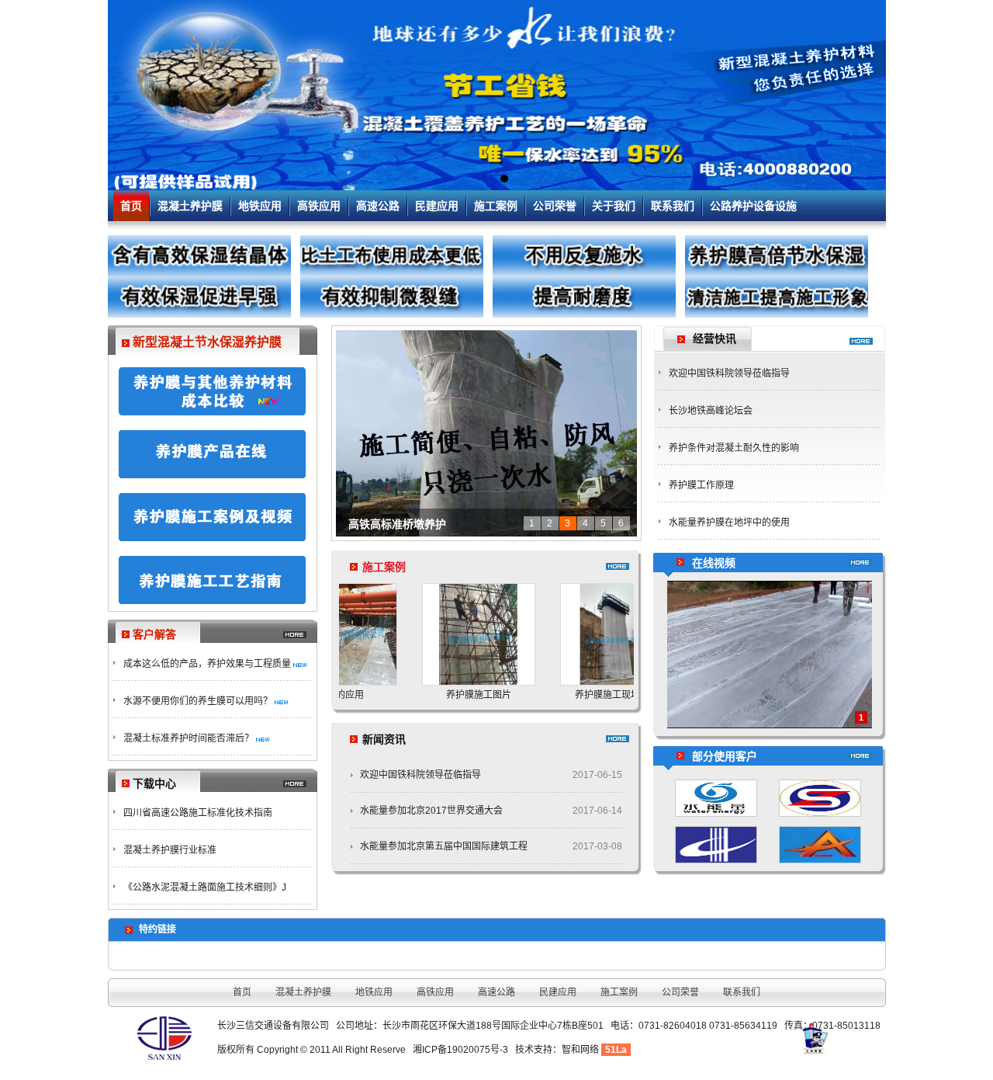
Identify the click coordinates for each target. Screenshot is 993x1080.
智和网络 (580, 1049)
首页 (131, 206)
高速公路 (378, 206)
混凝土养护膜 (190, 206)
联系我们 (672, 206)
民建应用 (436, 206)
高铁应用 (319, 206)
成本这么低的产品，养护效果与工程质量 (207, 663)
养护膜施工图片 (441, 694)
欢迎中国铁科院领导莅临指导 (420, 774)
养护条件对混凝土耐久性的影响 (734, 448)
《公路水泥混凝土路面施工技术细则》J (204, 887)
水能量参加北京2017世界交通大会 (431, 810)
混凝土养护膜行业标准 (169, 850)
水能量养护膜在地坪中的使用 (729, 522)
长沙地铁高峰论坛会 (711, 410)
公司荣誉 (554, 206)
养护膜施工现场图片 (579, 694)
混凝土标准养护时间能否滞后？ (188, 738)
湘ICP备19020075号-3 (460, 1049)
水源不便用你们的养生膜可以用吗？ (197, 701)
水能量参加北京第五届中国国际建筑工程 (444, 846)
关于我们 (613, 206)
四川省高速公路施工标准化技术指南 (197, 812)
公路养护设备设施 (753, 206)
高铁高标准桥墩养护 (397, 524)
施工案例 (495, 206)
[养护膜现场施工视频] (769, 725)
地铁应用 (260, 206)
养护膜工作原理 (701, 485)
